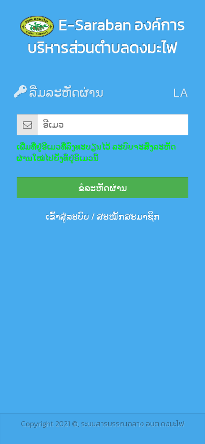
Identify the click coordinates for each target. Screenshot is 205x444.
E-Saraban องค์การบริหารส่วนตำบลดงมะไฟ (106, 36)
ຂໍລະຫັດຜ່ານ (102, 188)
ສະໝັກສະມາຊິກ (128, 216)
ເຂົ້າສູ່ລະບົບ (67, 216)
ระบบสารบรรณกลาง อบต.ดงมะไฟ (132, 423)
